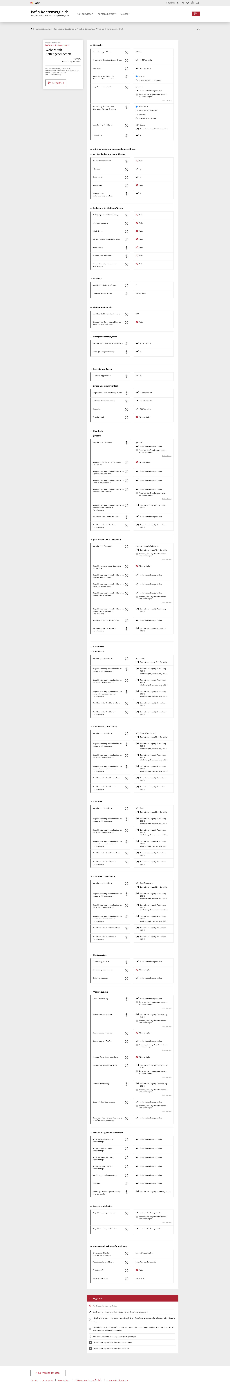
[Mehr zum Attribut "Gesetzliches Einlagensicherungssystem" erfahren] (126, 343)
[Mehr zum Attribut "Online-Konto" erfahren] (126, 135)
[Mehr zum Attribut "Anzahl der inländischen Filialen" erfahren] (126, 285)
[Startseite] (31, 29)
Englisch (170, 2)
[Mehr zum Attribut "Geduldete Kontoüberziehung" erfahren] (126, 401)
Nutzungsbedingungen (117, 1380)
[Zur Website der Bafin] (35, 3)
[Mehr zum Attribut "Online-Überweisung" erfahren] (126, 999)
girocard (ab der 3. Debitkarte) (150, 80)
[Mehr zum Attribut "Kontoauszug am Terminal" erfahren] (126, 970)
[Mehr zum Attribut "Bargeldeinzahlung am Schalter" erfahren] (126, 1213)
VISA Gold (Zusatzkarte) (147, 118)
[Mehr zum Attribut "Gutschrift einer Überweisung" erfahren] (126, 1102)
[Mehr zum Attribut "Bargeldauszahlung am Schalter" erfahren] (126, 1229)
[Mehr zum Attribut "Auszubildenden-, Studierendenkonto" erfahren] (126, 239)
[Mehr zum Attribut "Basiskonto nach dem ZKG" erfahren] (126, 161)
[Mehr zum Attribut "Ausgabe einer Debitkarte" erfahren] (126, 87)
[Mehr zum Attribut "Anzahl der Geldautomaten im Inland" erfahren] (126, 314)
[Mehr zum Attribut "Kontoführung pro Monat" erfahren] (126, 52)
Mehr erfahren (166, 100)
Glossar (125, 13)
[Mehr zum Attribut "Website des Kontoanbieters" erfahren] (126, 1262)
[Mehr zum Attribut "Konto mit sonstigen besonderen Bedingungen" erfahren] (126, 264)
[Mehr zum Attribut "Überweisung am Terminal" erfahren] (126, 1033)
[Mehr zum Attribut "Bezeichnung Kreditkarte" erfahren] (126, 107)
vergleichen (58, 82)
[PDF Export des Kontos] (198, 29)
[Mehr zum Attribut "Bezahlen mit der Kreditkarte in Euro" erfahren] (126, 703)
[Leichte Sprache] (192, 2)
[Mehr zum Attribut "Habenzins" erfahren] (126, 68)
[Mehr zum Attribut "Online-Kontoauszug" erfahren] (126, 978)
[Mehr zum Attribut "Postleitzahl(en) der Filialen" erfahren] (126, 293)
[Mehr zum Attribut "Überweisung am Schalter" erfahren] (126, 1015)
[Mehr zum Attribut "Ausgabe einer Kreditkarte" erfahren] (126, 125)
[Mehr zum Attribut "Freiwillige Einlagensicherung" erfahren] (126, 352)
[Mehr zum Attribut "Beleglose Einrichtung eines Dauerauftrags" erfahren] (126, 1148)
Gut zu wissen (85, 13)
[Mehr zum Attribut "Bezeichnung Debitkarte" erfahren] (126, 76)
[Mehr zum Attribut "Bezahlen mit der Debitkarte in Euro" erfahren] (126, 517)
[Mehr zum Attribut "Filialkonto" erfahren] (126, 169)
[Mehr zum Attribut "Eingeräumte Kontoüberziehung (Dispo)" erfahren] (126, 60)
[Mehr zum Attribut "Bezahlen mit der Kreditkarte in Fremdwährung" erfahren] (126, 712)
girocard (142, 76)
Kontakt (33, 1380)
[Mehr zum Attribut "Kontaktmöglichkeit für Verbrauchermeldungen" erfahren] (126, 1253)
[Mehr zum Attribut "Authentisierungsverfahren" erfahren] (126, 194)
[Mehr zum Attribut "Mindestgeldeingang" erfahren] (126, 223)
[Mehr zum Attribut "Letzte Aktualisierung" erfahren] (126, 1278)
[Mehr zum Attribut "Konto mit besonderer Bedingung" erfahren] (126, 215)
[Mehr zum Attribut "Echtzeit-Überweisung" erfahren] (126, 1084)
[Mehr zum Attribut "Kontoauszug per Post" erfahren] (126, 962)
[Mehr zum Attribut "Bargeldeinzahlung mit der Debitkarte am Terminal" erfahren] (126, 462)
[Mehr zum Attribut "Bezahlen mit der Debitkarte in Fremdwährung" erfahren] (126, 525)
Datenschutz (64, 1380)
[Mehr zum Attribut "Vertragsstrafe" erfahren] (126, 1270)
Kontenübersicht (107, 13)
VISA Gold (142, 114)
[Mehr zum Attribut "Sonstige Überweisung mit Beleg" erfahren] (126, 1065)
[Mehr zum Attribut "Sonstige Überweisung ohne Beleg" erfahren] (126, 1057)
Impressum (48, 1380)
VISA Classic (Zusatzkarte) (148, 110)
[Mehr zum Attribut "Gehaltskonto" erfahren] (126, 248)
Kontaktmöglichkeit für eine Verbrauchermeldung (55, 73)
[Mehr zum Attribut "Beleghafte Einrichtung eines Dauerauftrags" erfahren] (126, 1139)
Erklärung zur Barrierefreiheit (88, 1380)
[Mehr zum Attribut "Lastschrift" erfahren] (126, 1183)
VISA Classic (143, 107)
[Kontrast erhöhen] (178, 3)
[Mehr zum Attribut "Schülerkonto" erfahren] (126, 231)
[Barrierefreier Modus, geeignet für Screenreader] (187, 2)
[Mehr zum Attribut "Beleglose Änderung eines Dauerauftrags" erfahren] (126, 1166)
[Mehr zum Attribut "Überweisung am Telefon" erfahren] (126, 1041)
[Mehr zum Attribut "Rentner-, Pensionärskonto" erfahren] (126, 256)
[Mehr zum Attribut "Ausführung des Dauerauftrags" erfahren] (126, 1175)
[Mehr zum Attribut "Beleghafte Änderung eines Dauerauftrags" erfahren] (126, 1157)
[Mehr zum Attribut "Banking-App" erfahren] (126, 185)
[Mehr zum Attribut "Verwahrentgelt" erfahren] (126, 417)
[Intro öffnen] (197, 3)
